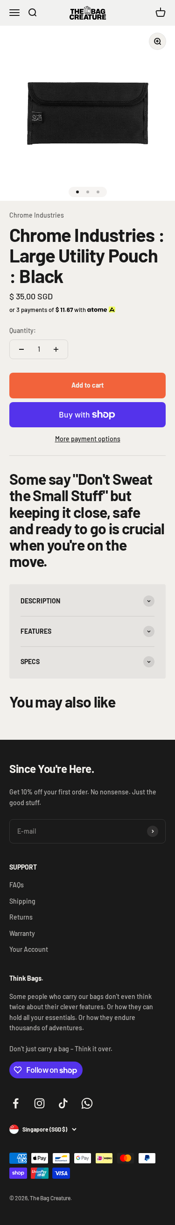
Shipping (22, 901)
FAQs (16, 885)
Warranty (22, 933)
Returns (21, 917)
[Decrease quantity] (21, 349)
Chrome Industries (36, 215)
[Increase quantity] (56, 349)
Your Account (28, 949)
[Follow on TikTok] (63, 1103)
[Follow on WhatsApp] (87, 1103)
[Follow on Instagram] (39, 1103)
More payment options (87, 439)
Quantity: (22, 330)
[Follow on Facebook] (15, 1103)
